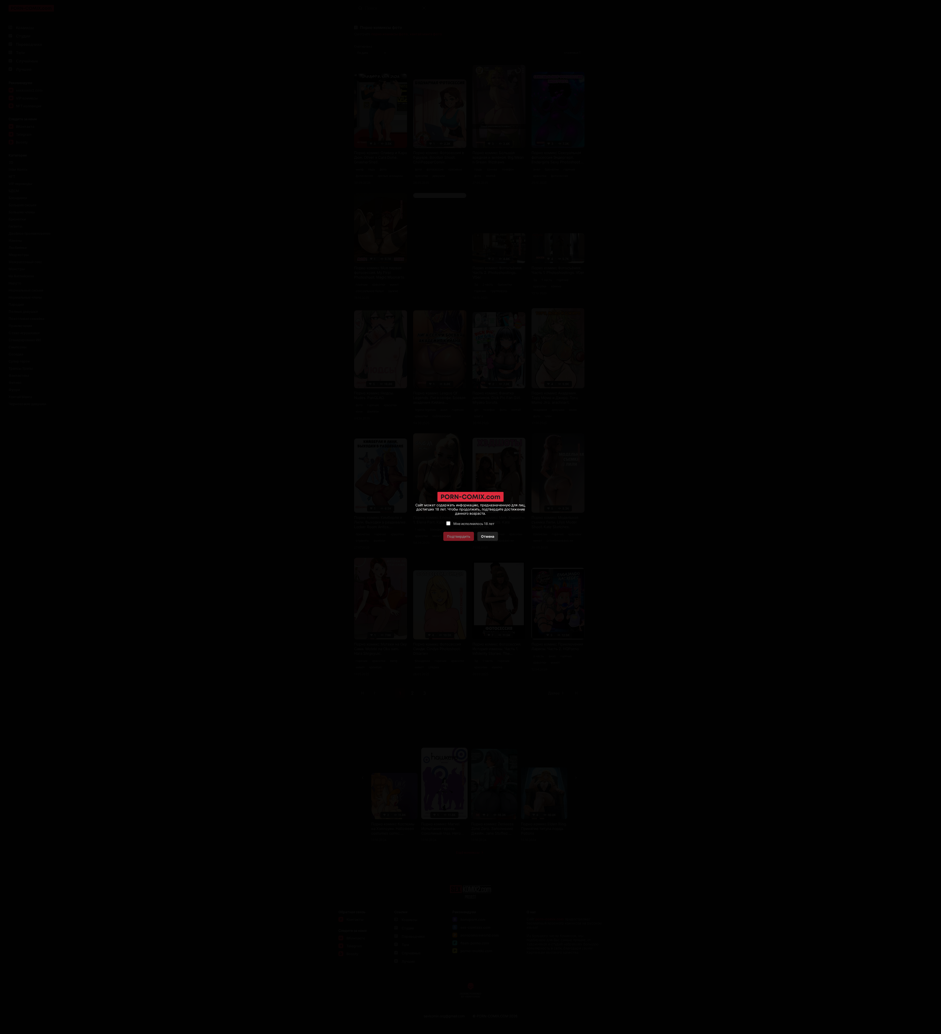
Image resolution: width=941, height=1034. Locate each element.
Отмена (487, 536)
